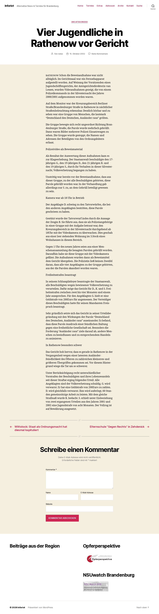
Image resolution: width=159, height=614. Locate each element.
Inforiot (9, 5)
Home (80, 6)
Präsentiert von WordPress (40, 607)
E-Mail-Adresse (87, 493)
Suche (139, 6)
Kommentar (51, 470)
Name (48, 493)
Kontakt (130, 6)
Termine (90, 6)
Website (49, 504)
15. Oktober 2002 (77, 54)
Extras (100, 6)
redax (60, 54)
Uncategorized (79, 22)
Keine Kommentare (100, 54)
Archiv (121, 6)
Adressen (110, 6)
